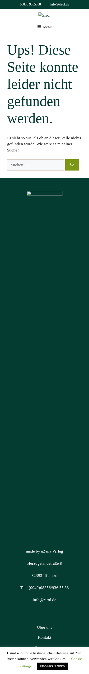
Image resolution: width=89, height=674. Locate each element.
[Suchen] (72, 165)
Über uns (44, 627)
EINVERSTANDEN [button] (52, 666)
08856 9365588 (30, 4)
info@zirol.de (59, 4)
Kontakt (44, 637)
